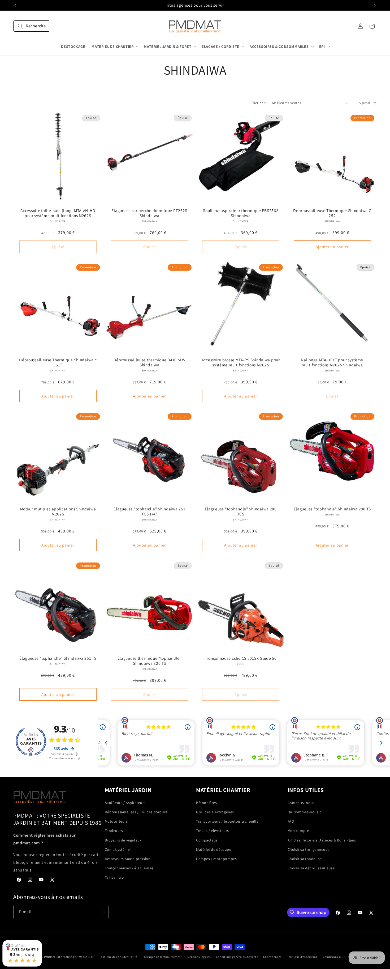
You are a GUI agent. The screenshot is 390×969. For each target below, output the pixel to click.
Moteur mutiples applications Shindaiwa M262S (58, 511)
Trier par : (259, 102)
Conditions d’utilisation (340, 957)
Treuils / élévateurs (212, 830)
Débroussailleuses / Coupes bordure (136, 812)
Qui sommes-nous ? (304, 812)
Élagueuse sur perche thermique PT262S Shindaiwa (149, 213)
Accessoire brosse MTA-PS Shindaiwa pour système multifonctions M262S (241, 362)
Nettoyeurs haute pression (128, 858)
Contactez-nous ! (302, 802)
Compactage (207, 840)
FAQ (291, 821)
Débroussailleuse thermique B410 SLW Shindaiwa (149, 362)
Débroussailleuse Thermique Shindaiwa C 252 (332, 213)
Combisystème (117, 849)
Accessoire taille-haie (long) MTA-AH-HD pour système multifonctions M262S (57, 213)
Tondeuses (114, 830)
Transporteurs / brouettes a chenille (227, 821)
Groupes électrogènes (215, 812)
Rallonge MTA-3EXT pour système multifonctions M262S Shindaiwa (332, 362)
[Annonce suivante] (375, 5)
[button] (31, 26)
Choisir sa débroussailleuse (311, 868)
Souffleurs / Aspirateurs (125, 802)
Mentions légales (199, 957)
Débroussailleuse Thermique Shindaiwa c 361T (58, 362)
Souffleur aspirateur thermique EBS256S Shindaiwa (240, 213)
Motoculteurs (116, 821)
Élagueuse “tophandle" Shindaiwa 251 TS (57, 658)
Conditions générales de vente (237, 957)
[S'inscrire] (103, 912)
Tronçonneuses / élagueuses (129, 868)
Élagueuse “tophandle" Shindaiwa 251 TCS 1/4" (149, 511)
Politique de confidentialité (118, 957)
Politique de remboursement (162, 957)
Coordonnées (272, 957)
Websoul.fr (86, 957)
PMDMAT (50, 957)
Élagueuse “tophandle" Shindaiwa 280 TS (332, 508)
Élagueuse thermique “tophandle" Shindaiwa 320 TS (149, 660)
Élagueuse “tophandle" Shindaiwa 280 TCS (241, 511)
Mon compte (298, 830)
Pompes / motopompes (216, 858)
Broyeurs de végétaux (123, 840)
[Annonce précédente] (15, 5)
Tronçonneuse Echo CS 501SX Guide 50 (241, 658)
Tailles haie (114, 877)
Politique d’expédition (302, 957)
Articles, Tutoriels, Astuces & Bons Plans (322, 840)
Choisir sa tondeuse (305, 858)
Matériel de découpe (213, 849)
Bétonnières (206, 802)
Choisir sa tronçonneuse (309, 849)
